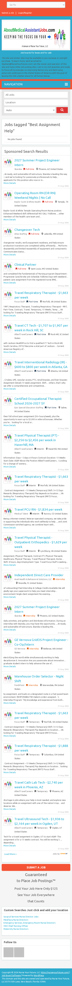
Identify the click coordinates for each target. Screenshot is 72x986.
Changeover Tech (27, 229)
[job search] (64, 854)
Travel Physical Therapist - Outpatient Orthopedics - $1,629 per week (40, 542)
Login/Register (25, 13)
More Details (10, 183)
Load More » (10, 854)
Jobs (55, 854)
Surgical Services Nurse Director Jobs (21, 917)
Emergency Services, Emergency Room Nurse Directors (29, 923)
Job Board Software (11, 975)
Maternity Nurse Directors (16, 929)
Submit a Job (8, 13)
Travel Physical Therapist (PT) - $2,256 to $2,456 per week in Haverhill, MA (36, 440)
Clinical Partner (25, 264)
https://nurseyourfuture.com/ (55, 972)
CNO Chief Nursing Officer (16, 926)
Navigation (13, 84)
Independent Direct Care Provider (38, 575)
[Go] (62, 110)
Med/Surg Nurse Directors (16, 920)
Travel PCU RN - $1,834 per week (38, 509)
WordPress (39, 975)
